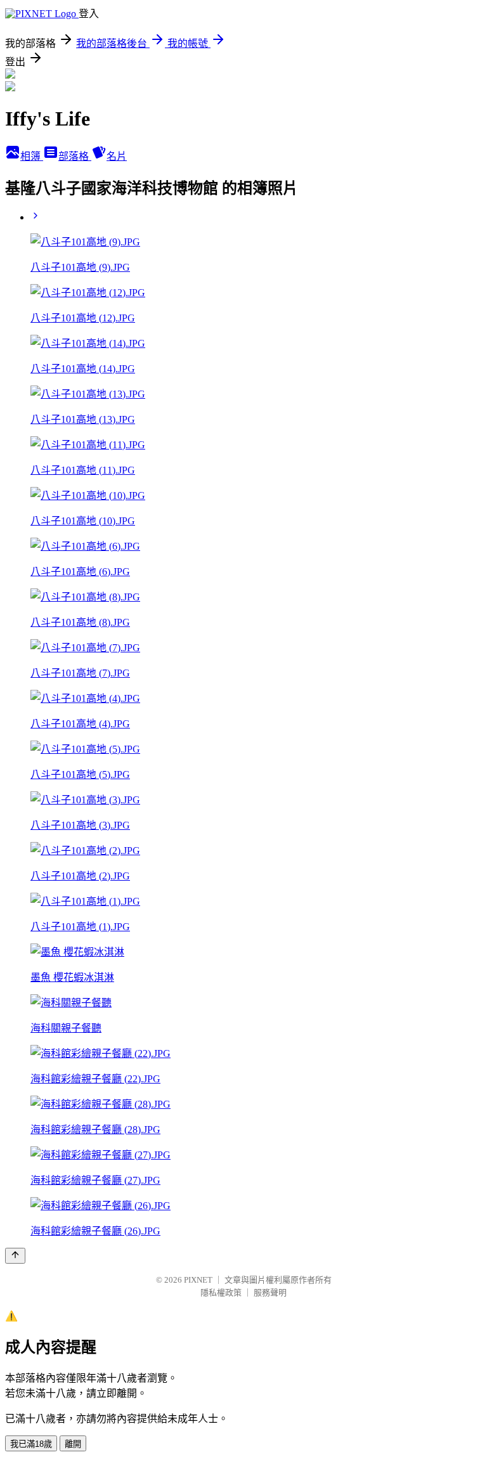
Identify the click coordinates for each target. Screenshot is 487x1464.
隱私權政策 (221, 1292)
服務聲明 (270, 1292)
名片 (117, 156)
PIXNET (198, 1280)
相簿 (31, 156)
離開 (73, 1444)
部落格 (74, 156)
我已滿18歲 (31, 1444)
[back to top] (15, 1256)
